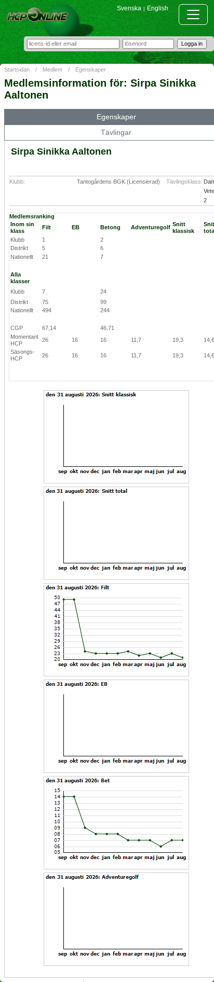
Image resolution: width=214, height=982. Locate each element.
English (157, 8)
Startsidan (17, 69)
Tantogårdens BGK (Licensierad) (118, 181)
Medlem (52, 69)
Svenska (129, 8)
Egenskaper (90, 69)
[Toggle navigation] (193, 14)
